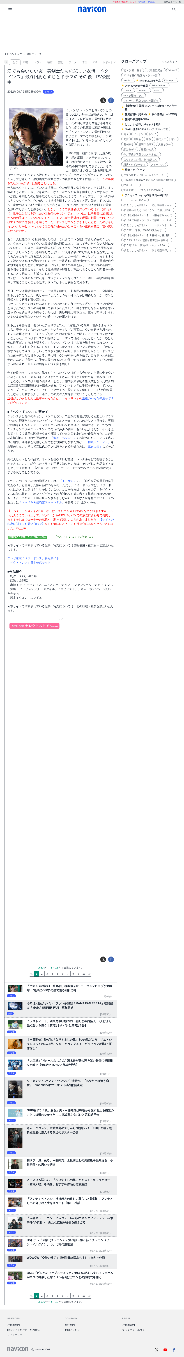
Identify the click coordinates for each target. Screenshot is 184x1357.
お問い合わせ (72, 1330)
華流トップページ (135, 169)
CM (95, 62)
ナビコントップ (13, 54)
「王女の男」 (93, 446)
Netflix (128, 80)
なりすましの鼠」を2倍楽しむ (140, 159)
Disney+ (170, 80)
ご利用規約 (128, 1324)
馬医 (125, 134)
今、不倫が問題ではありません (141, 154)
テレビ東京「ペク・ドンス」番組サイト (33, 558)
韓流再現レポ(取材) (136, 114)
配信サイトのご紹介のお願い (23, 1330)
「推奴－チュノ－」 (98, 442)
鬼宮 (125, 139)
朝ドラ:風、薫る (132, 70)
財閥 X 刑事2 (146, 144)
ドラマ (38, 62)
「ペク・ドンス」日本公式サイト (28, 562)
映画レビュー (131, 185)
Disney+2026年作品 (136, 85)
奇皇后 (137, 139)
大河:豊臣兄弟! (155, 70)
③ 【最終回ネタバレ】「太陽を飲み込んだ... (148, 215)
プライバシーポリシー (134, 1330)
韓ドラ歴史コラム (133, 95)
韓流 (25, 62)
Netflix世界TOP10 (135, 129)
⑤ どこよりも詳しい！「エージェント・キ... (148, 225)
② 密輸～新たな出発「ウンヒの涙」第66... (147, 210)
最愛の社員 (147, 149)
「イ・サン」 (67, 480)
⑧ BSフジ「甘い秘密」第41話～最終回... (146, 240)
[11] (89, 974)
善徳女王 (161, 139)
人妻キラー (164, 144)
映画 (49, 62)
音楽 (84, 62)
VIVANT (172, 70)
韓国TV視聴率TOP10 (137, 119)
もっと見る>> (134, 200)
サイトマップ (14, 1335)
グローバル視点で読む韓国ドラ (141, 100)
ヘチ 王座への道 (159, 129)
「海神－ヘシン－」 (63, 437)
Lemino (143, 90)
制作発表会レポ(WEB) (164, 114)
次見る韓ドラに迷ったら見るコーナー (144, 175)
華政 (148, 139)
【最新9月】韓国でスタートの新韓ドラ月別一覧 (151, 107)
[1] (31, 974)
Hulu (158, 90)
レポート (108, 62)
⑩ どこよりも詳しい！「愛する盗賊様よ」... (148, 250)
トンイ (152, 134)
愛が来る (128, 144)
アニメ (73, 62)
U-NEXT (128, 90)
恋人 (173, 139)
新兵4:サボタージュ (134, 164)
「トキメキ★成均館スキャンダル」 (42, 502)
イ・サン (139, 134)
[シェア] (111, 100)
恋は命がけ (129, 149)
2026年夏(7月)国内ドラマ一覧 (140, 75)
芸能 (60, 62)
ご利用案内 (13, 1324)
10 (83, 973)
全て (15, 62)
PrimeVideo (159, 85)
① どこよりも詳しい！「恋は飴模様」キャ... (148, 205)
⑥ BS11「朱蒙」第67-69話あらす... (143, 230)
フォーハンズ (158, 164)
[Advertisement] (92, 33)
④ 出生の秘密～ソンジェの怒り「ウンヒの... (148, 220)
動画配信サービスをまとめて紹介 (142, 190)
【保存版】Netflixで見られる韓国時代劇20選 (148, 180)
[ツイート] (103, 100)
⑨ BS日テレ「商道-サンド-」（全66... (145, 245)
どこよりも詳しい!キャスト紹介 (143, 124)
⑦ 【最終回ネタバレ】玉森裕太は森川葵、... (148, 235)
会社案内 (70, 1324)
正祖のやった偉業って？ (98, 398)
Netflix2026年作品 (150, 80)
